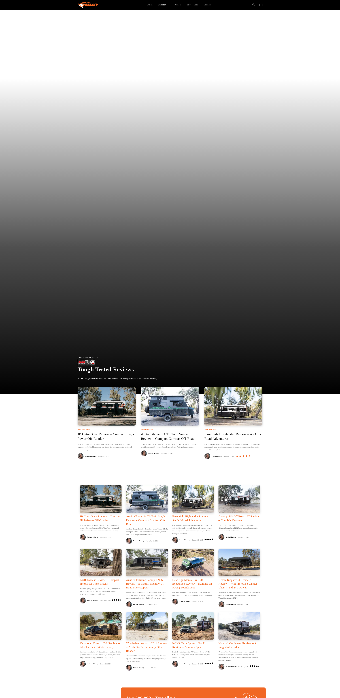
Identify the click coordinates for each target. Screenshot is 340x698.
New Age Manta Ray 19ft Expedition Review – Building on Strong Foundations (192, 583)
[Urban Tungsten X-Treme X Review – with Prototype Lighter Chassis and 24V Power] (239, 562)
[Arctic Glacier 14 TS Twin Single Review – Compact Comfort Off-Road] (170, 406)
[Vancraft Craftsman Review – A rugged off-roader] (239, 626)
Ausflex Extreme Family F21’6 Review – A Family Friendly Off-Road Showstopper (145, 583)
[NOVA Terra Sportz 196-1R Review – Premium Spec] (193, 626)
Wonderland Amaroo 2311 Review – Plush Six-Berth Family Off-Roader (146, 647)
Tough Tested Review (84, 429)
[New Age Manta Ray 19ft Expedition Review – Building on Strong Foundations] (193, 562)
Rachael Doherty (90, 456)
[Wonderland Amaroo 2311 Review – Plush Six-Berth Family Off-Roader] (147, 626)
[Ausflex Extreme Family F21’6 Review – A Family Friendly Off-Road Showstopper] (147, 562)
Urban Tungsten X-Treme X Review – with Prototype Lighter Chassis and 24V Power (237, 583)
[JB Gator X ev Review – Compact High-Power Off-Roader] (107, 406)
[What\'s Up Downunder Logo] (94, 5)
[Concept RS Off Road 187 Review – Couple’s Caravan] (239, 499)
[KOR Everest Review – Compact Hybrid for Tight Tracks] (101, 562)
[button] (253, 5)
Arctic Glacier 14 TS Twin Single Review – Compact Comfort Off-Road (145, 520)
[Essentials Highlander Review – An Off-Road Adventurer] (233, 406)
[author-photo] (81, 456)
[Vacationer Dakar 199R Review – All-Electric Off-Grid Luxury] (101, 626)
